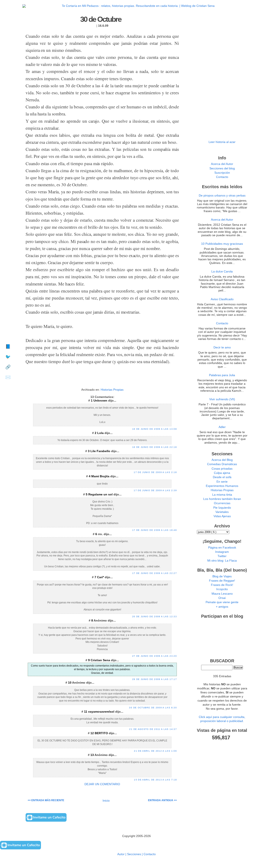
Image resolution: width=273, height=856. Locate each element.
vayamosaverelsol (101, 711)
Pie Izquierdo (222, 507)
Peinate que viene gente (222, 602)
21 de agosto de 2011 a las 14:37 (153, 729)
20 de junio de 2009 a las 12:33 (154, 616)
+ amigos (222, 606)
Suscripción (222, 172)
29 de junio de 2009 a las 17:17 (154, 679)
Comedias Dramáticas (222, 464)
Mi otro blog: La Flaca (222, 560)
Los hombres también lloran (222, 499)
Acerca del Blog (222, 459)
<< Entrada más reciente (46, 800)
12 (92, 733)
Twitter (222, 556)
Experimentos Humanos (222, 486)
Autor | (122, 854)
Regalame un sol (100, 494)
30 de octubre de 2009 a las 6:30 (153, 707)
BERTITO (102, 733)
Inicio (106, 800)
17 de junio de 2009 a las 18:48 (154, 530)
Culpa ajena (222, 473)
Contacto (222, 177)
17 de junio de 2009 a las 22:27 (154, 573)
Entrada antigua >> (162, 800)
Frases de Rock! (222, 585)
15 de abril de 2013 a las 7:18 (155, 780)
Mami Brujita (100, 476)
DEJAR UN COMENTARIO (102, 784)
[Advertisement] (102, 380)
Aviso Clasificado (222, 299)
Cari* (101, 577)
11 (86, 711)
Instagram (222, 551)
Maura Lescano (222, 593)
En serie (222, 481)
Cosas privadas (222, 468)
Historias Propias (112, 389)
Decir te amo (222, 347)
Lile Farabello (100, 451)
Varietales (222, 512)
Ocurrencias (222, 503)
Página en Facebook (222, 547)
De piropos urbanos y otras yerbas (222, 195)
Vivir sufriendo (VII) (222, 399)
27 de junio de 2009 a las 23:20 (154, 656)
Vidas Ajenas (222, 516)
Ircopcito (222, 589)
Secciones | (135, 854)
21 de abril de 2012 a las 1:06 (155, 751)
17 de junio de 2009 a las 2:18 (155, 472)
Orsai (222, 598)
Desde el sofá (222, 477)
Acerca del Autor (222, 164)
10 (70, 682)
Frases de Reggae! (222, 580)
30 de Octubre (100, 19)
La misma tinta (222, 494)
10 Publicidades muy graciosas (222, 243)
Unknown (100, 400)
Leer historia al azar (222, 142)
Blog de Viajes (222, 576)
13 (92, 755)
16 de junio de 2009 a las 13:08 (154, 429)
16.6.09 (103, 25)
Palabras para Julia (222, 375)
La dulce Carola (222, 271)
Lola (101, 433)
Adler (222, 427)
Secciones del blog (222, 168)
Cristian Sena (101, 660)
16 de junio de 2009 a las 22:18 (154, 447)
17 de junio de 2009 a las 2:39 (155, 490)
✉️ (8, 377)
